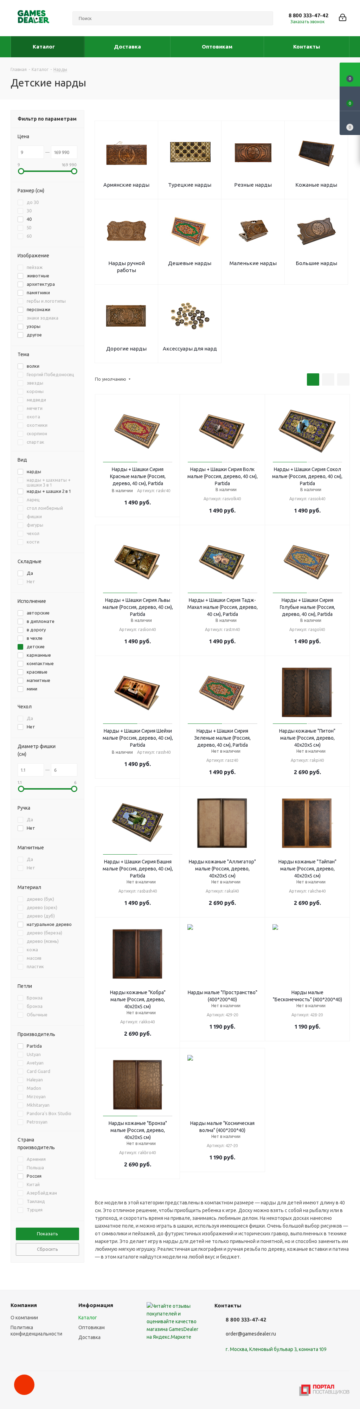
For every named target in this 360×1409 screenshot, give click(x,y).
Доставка (89, 1337)
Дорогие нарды (126, 349)
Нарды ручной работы (126, 266)
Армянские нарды (126, 185)
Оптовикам (91, 1327)
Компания (24, 1305)
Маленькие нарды (253, 263)
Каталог (87, 1317)
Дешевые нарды (189, 263)
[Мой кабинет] (342, 18)
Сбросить (47, 1249)
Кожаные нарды (316, 185)
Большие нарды (316, 263)
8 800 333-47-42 (308, 15)
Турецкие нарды (189, 185)
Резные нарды (253, 185)
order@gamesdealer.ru (251, 1334)
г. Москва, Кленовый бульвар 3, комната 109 (276, 1349)
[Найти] (264, 18)
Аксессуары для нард (190, 349)
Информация (95, 1305)
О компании (24, 1317)
